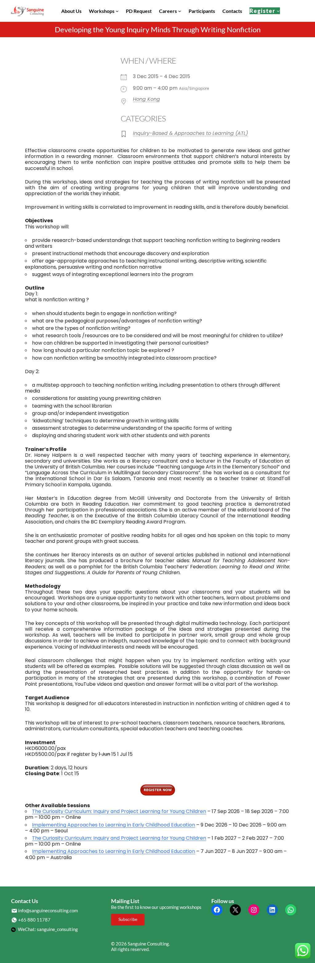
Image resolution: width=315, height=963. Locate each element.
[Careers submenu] (179, 11)
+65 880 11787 (34, 919)
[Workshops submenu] (117, 11)
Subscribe (127, 919)
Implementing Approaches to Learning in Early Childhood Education (113, 824)
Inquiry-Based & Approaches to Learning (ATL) (190, 133)
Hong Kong (146, 99)
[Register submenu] (278, 11)
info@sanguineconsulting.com (48, 910)
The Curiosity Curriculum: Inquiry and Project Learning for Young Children (119, 811)
